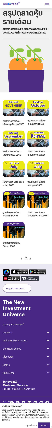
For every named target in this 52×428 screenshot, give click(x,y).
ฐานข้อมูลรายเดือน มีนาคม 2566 (11, 244)
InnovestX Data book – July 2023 (13, 183)
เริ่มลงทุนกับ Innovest (13, 324)
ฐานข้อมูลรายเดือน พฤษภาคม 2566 (11, 214)
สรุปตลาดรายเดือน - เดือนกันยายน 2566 (12, 153)
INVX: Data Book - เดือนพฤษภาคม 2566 (37, 214)
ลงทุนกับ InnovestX (15, 288)
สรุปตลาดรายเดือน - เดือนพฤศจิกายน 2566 (13, 122)
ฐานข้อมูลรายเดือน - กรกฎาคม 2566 (36, 183)
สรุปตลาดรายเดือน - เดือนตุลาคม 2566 (36, 122)
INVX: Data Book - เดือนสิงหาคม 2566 (36, 153)
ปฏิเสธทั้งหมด (31, 425)
